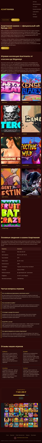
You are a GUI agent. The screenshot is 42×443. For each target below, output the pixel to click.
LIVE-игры (35, 1)
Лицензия (12, 435)
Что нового (35, 6)
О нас (7, 435)
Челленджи (35, 16)
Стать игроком (15, 19)
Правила (28, 435)
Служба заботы (36, 11)
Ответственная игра (20, 435)
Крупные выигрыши (37, 4)
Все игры (34, 14)
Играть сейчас (5, 48)
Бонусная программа (37, 9)
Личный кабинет (5, 19)
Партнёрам (33, 435)
